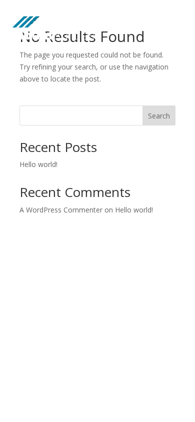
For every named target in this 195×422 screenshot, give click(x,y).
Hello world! (39, 164)
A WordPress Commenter (61, 209)
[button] (164, 24)
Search (159, 115)
